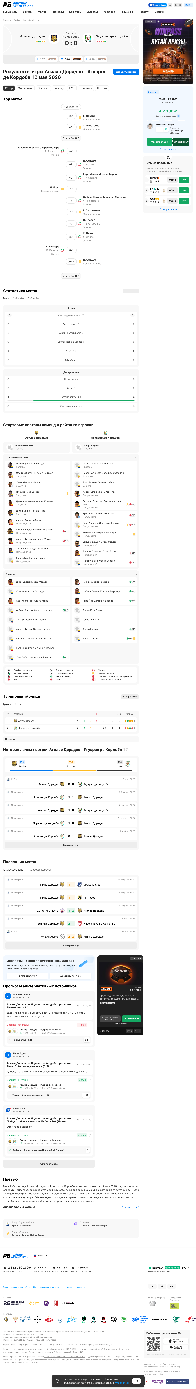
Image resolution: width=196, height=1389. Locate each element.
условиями (122, 1382)
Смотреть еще (71, 845)
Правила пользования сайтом (16, 1287)
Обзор (172, 179)
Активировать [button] (131, 1018)
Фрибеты (137, 987)
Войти (188, 5)
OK (136, 1380)
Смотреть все (49, 1163)
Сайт (184, 180)
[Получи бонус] (165, 5)
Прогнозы (86, 88)
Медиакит (81, 1287)
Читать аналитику (27, 975)
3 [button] (88, 1150)
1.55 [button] (86, 1095)
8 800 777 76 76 (65, 1344)
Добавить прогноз (126, 71)
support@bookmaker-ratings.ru (99, 1344)
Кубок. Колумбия (21, 1225)
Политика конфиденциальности (47, 1287)
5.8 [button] (87, 1040)
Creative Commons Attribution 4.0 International (64, 1356)
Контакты (69, 1287)
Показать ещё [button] (130, 1207)
